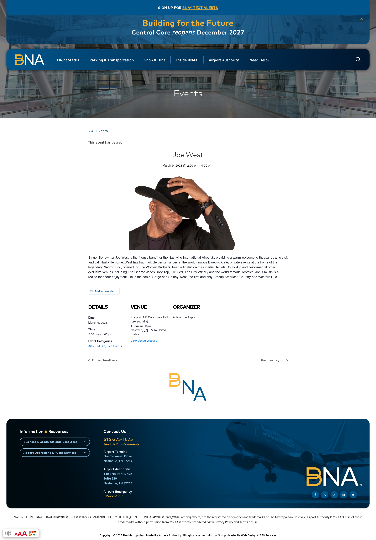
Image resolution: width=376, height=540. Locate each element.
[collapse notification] (361, 18)
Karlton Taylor (273, 360)
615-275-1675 (118, 439)
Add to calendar (104, 291)
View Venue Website (144, 340)
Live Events (114, 346)
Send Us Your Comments (121, 444)
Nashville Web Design (242, 535)
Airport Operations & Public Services (49, 452)
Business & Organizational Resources (50, 442)
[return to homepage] (31, 59)
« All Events (98, 130)
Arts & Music (96, 346)
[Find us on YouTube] (353, 494)
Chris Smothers (104, 360)
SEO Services (268, 535)
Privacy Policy (224, 522)
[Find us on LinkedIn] (343, 494)
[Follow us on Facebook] (315, 494)
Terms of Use (249, 522)
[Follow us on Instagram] (334, 494)
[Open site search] (358, 59)
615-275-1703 (113, 496)
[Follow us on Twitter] (324, 494)
